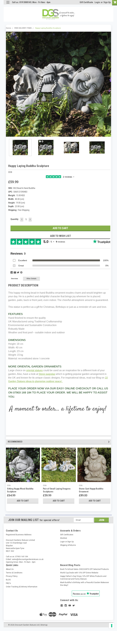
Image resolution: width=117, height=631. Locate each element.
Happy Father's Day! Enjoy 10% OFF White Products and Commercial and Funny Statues (83, 577)
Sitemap (44, 625)
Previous (8, 84)
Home (8, 28)
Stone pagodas (47, 374)
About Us (10, 569)
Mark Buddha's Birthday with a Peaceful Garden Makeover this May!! (84, 583)
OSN (9, 485)
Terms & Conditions (14, 573)
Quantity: (15, 219)
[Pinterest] (21, 272)
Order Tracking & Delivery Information (21, 587)
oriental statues (34, 370)
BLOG (8, 580)
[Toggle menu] (8, 4)
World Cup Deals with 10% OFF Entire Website (79, 573)
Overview (14, 279)
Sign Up (107, 2)
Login (97, 2)
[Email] (15, 272)
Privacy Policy (12, 576)
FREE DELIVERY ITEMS (23, 28)
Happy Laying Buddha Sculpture (48, 28)
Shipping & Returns (68, 545)
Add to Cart (23, 501)
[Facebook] (12, 272)
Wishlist (63, 538)
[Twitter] (18, 272)
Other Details (31, 279)
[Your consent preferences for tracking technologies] (112, 626)
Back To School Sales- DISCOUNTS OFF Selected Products (84, 569)
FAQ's (8, 583)
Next (108, 84)
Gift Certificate (86, 2)
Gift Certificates (66, 535)
